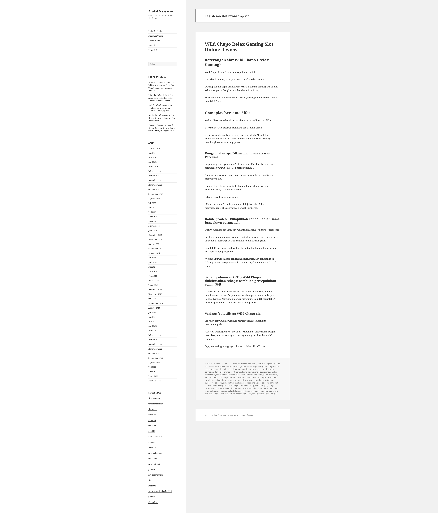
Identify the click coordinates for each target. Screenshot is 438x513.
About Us (152, 45)
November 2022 (155, 349)
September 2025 (155, 194)
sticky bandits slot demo (240, 393)
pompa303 (153, 442)
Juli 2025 (152, 203)
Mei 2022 (152, 367)
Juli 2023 (152, 312)
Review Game (154, 40)
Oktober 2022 (154, 353)
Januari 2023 (153, 340)
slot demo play (261, 385)
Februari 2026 (154, 171)
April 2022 (152, 371)
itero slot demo (211, 377)
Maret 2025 (153, 221)
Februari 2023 (154, 335)
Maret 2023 (153, 330)
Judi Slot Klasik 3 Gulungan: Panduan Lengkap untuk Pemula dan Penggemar (160, 108)
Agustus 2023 (154, 308)
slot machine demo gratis (241, 388)
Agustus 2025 (154, 198)
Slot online (153, 502)
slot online (152, 458)
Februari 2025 (154, 226)
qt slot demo (267, 380)
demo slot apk (238, 369)
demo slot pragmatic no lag (265, 372)
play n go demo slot (253, 380)
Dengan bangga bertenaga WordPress (236, 415)
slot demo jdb (233, 385)
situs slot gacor (154, 398)
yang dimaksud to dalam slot (264, 393)
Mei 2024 (152, 267)
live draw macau (155, 475)
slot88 (151, 480)
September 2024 (155, 248)
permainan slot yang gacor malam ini (227, 380)
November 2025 (155, 185)
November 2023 (155, 294)
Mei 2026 (152, 157)
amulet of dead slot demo (245, 363)
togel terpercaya (155, 404)
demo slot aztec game (255, 369)
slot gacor (152, 409)
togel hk (151, 431)
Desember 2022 (155, 344)
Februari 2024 (154, 280)
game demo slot (270, 374)
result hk (152, 414)
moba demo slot (253, 377)
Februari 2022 (154, 381)
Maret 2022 (153, 376)
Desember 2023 (155, 289)
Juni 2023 (152, 317)
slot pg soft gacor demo (263, 388)
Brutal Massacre (160, 11)
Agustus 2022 (154, 362)
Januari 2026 (153, 175)
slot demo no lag (247, 385)
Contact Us (153, 50)
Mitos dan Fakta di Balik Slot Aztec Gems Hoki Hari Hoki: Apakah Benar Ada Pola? (160, 98)
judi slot (151, 469)
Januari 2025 (153, 230)
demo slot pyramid (213, 374)
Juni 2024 (152, 262)
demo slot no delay (244, 372)
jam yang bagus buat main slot (232, 377)
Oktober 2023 (154, 299)
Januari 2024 (153, 285)
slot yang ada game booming (255, 391)
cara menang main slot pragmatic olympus (227, 366)
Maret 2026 (153, 166)
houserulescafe (155, 436)
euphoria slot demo (253, 374)
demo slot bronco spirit (225, 372)
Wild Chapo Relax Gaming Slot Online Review (239, 46)
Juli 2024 (152, 257)
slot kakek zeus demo (220, 388)
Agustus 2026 (154, 148)
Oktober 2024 (154, 244)
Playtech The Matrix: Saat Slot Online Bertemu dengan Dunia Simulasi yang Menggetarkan (161, 128)
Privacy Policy (211, 415)
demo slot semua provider (233, 374)
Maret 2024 (153, 276)
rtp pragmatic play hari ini (160, 491)
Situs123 (152, 420)
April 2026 (152, 162)
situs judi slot (154, 464)
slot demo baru (267, 383)
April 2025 (152, 216)
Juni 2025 (152, 207)
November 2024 (155, 239)
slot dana (152, 425)
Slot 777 (227, 363)
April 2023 (152, 326)
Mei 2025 (152, 212)
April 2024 (152, 271)
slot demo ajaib (253, 383)
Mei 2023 (152, 321)
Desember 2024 (155, 235)
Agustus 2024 (154, 253)
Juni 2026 (152, 153)
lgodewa (152, 486)
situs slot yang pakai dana (234, 383)
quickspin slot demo (213, 383)
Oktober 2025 (154, 189)
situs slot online (155, 453)
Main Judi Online (155, 36)
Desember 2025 (155, 180)
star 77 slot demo (221, 393)
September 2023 (155, 303)
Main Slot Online (155, 31)
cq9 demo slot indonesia (221, 369)
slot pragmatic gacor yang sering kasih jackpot (241, 389)
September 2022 (155, 358)
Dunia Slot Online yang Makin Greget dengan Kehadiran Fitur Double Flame (162, 118)
